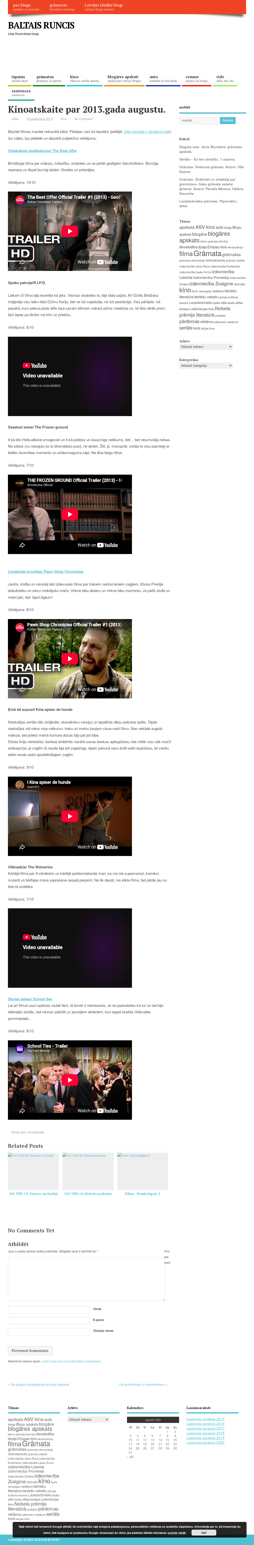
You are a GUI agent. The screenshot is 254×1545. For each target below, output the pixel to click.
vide (225, 78)
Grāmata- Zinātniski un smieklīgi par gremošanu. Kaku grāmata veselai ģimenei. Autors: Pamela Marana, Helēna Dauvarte (211, 186)
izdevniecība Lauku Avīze (195, 272)
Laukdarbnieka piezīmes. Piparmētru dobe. (208, 203)
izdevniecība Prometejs (211, 277)
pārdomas (189, 321)
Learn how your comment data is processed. (71, 1361)
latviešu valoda (205, 296)
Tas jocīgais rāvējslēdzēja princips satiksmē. (40, 1384)
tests (196, 328)
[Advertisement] (98, 54)
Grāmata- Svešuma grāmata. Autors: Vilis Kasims (211, 169)
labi (203, 1532)
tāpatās (20, 78)
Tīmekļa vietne (103, 1330)
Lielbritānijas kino (202, 308)
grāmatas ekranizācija (192, 260)
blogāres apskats (30, 1428)
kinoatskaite (36, 1132)
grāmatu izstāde (235, 260)
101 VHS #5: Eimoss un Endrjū (33, 1193)
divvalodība (188, 246)
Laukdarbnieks (200, 302)
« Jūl (130, 1456)
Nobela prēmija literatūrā (204, 311)
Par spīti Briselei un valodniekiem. (142, 1384)
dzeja (202, 246)
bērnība (223, 241)
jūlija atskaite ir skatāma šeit (146, 131)
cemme (197, 78)
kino (84, 78)
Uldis (14, 119)
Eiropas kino (217, 246)
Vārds (97, 1309)
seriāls (185, 327)
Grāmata (207, 253)
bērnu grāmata (209, 241)
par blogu (26, 6)
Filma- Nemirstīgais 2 (142, 1193)
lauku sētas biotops (27, 1499)
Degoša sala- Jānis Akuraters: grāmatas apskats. (210, 149)
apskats (187, 227)
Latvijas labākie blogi (104, 6)
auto (163, 78)
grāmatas (62, 6)
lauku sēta (220, 302)
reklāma (206, 321)
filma (186, 253)
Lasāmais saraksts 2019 (205, 1437)
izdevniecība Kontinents (225, 266)
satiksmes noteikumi (226, 322)
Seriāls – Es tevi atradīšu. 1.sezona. (207, 159)
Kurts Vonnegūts (202, 291)
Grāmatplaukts (215, 260)
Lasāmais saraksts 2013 (205, 1418)
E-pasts (98, 1319)
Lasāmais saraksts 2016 (205, 1423)
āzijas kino (208, 328)
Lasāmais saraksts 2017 (205, 1428)
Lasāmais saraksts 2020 (205, 1442)
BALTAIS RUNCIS (41, 25)
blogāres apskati (124, 78)
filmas (15, 1132)
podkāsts (220, 315)
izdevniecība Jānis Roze (194, 266)
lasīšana (218, 291)
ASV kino (205, 226)
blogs (228, 227)
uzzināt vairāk (177, 1533)
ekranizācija (235, 247)
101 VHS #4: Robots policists (88, 1193)
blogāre (199, 234)
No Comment (84, 119)
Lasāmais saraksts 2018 (205, 1433)
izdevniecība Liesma (26, 1467)
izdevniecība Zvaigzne (211, 283)
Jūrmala (239, 284)
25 (137, 1448)
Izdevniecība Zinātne (20, 1476)
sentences (21, 92)
